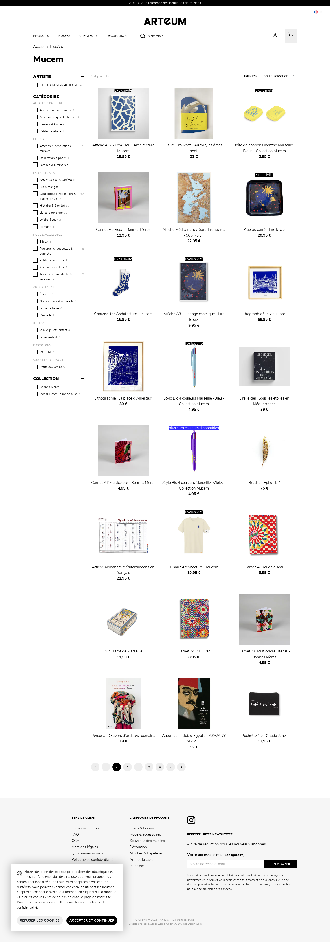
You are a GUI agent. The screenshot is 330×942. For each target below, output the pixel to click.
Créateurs (88, 35)
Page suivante (181, 767)
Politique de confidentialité (92, 859)
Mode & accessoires (145, 834)
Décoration (117, 35)
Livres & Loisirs (142, 828)
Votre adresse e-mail (215, 855)
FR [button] (320, 12)
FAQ (75, 834)
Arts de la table (141, 859)
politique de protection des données (209, 889)
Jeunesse (137, 866)
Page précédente (95, 767)
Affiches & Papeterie (146, 853)
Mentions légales (85, 847)
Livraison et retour (86, 828)
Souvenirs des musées (147, 841)
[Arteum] (165, 20)
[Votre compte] (275, 36)
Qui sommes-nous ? (87, 853)
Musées (64, 35)
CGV (75, 841)
